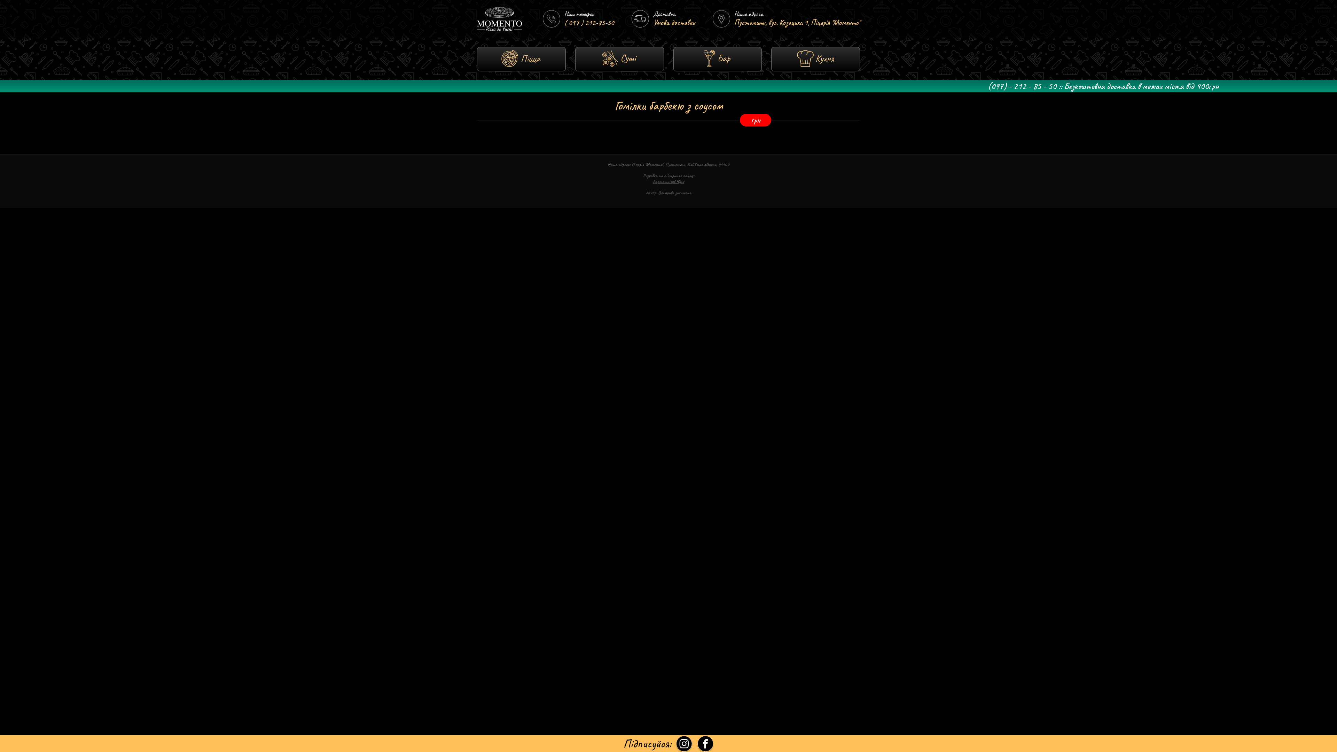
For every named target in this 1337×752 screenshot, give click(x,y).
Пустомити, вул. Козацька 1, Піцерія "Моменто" (797, 23)
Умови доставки (674, 23)
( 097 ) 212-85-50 (589, 23)
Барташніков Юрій (669, 182)
